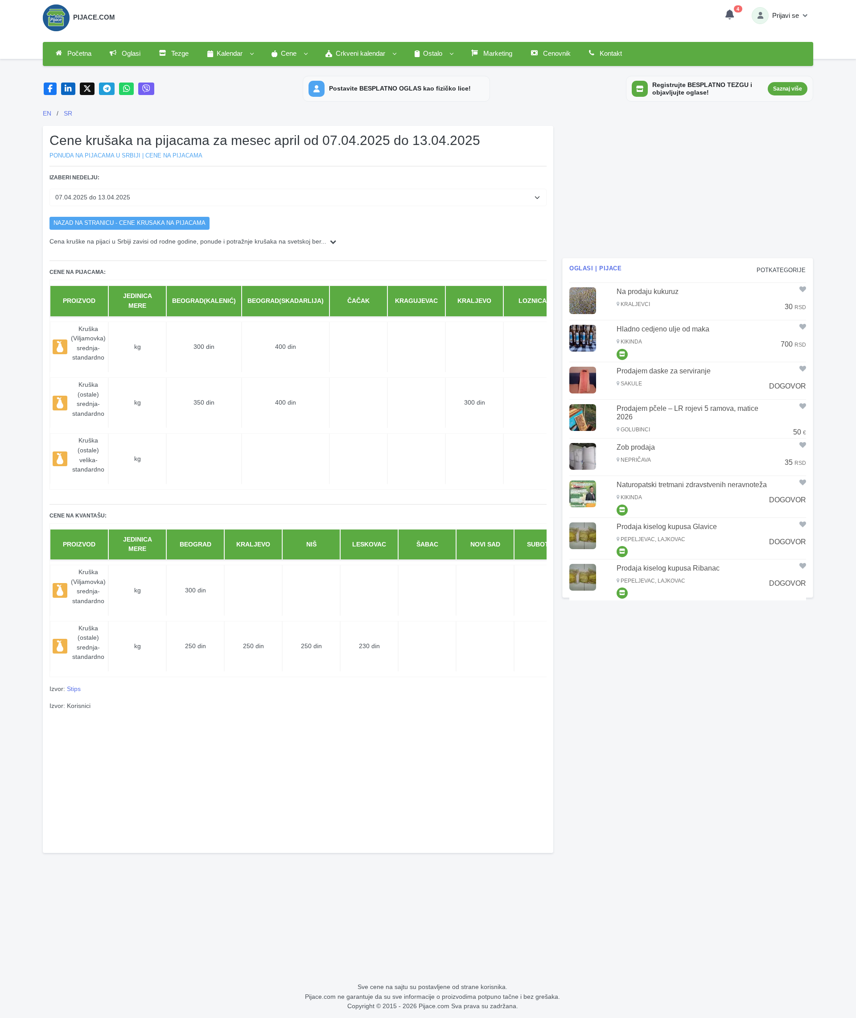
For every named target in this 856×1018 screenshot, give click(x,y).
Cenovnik (556, 53)
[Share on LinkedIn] (68, 89)
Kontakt (610, 53)
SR (68, 113)
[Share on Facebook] (50, 89)
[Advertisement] (298, 780)
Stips (74, 688)
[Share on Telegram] (107, 89)
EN (47, 113)
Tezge (179, 53)
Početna (78, 53)
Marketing (497, 53)
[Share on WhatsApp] (126, 89)
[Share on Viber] (146, 89)
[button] (230, 54)
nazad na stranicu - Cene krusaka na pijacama (130, 223)
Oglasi (130, 53)
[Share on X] (87, 89)
